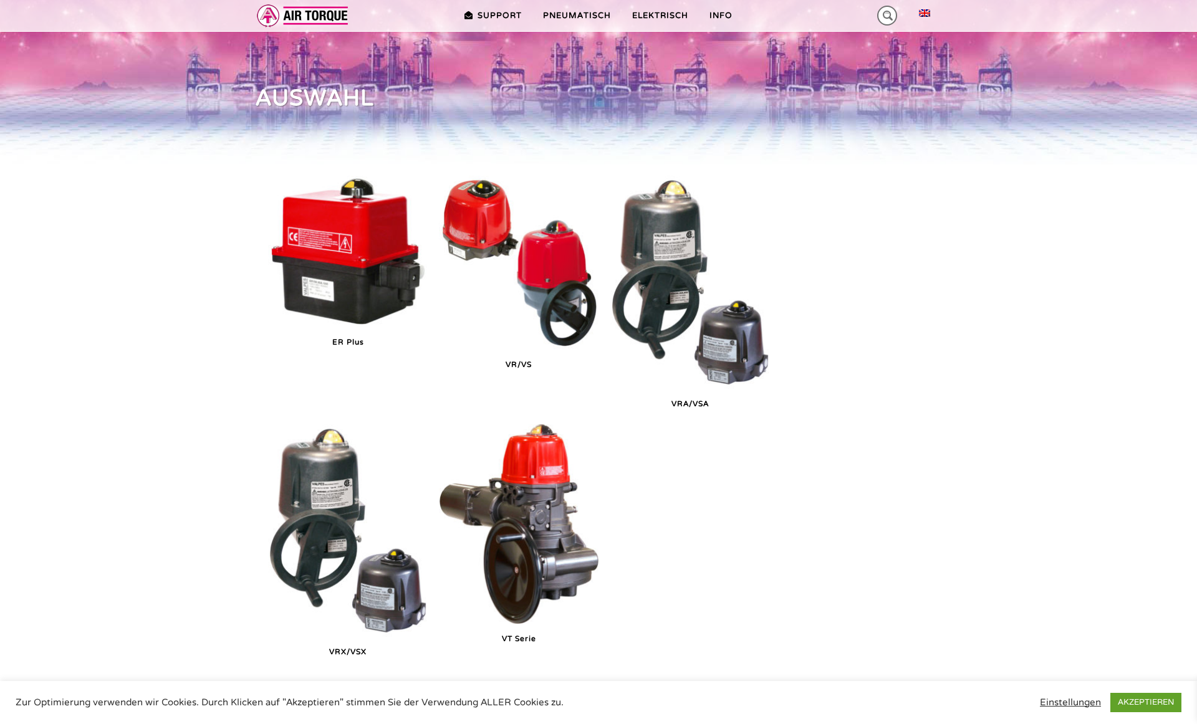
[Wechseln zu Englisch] (924, 13)
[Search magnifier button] (887, 15)
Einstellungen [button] (1070, 702)
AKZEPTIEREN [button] (1146, 702)
